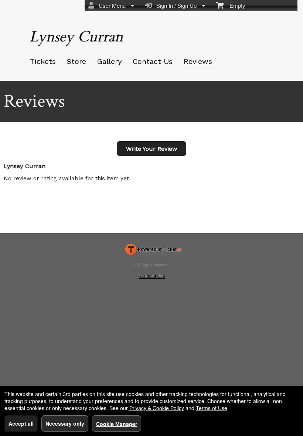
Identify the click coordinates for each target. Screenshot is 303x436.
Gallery (109, 61)
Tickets (43, 61)
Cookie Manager (116, 424)
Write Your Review (151, 148)
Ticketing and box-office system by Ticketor (153, 251)
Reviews (198, 61)
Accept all (21, 423)
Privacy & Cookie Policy (156, 408)
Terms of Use (152, 275)
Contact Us (153, 61)
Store (76, 61)
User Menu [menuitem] (110, 5)
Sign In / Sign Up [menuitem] (175, 5)
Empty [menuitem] (234, 5)
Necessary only (64, 423)
